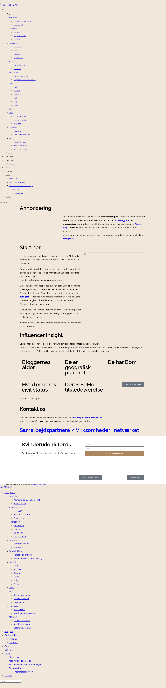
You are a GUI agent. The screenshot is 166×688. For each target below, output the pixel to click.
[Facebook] (25, 462)
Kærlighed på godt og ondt (27, 500)
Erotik (12, 591)
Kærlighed (14, 496)
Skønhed (18, 573)
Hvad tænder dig (22, 598)
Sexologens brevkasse (24, 613)
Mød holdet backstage (20, 661)
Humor (17, 529)
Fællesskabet (11, 635)
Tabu (11, 587)
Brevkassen (14, 606)
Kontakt (8, 675)
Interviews (19, 547)
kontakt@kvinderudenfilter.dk (87, 418)
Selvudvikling (15, 551)
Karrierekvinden (21, 544)
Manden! (13, 617)
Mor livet (18, 511)
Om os (8, 653)
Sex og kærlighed (22, 595)
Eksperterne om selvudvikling (28, 558)
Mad (16, 566)
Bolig (16, 580)
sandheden (19, 525)
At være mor (15, 507)
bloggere (25, 297)
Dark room (19, 602)
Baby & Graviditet (22, 514)
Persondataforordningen (21, 672)
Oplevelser (19, 533)
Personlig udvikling (23, 555)
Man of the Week (22, 620)
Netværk (13, 642)
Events (8, 646)
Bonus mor (19, 518)
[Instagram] (31, 462)
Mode (16, 577)
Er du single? (20, 503)
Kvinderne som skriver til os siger (25, 664)
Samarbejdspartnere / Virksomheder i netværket (79, 430)
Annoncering (11, 639)
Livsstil (12, 562)
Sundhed (18, 569)
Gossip (17, 584)
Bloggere (9, 631)
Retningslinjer (15, 668)
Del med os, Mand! (22, 628)
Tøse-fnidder (20, 536)
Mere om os (15, 657)
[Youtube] (37, 462)
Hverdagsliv (15, 522)
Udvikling (9, 650)
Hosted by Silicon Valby (39, 484)
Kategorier (10, 492)
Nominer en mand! (23, 624)
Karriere (13, 540)
